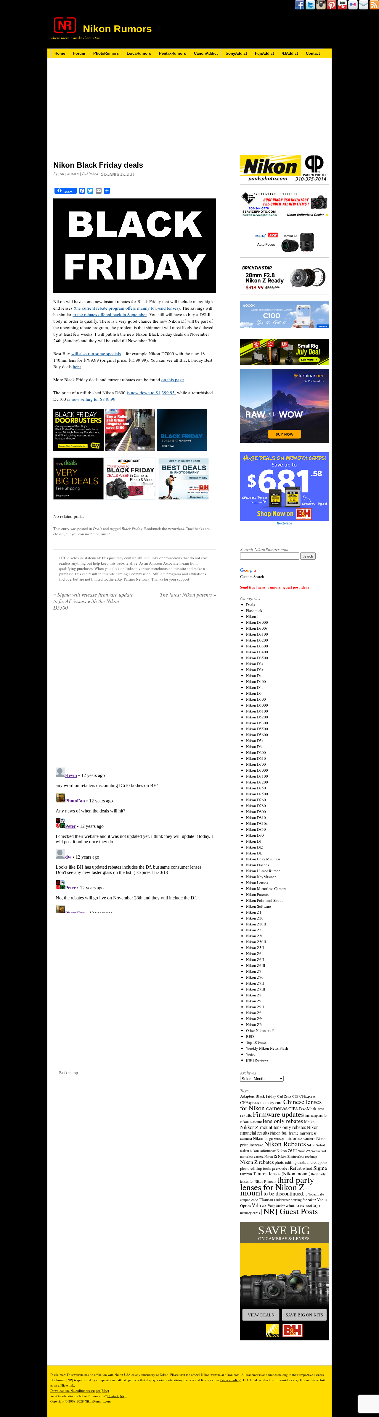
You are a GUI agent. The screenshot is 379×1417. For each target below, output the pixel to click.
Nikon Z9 (253, 1001)
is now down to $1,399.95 (151, 392)
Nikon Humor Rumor (263, 870)
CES (295, 1096)
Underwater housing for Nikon (295, 1200)
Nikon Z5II (255, 947)
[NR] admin (68, 174)
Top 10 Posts (256, 1042)
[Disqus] (134, 839)
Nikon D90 (255, 835)
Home (59, 53)
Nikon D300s (256, 628)
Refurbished (301, 1168)
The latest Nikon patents (188, 594)
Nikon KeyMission (261, 876)
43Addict (290, 53)
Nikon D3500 (257, 657)
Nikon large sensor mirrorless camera (284, 1138)
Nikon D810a (257, 823)
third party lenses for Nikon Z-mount (277, 1186)
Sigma (320, 1167)
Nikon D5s (254, 740)
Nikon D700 (256, 764)
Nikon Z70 (255, 977)
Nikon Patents (257, 894)
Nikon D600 (256, 752)
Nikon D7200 (257, 782)
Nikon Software (258, 906)
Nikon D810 (256, 817)
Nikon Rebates (285, 1143)
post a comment (97, 534)
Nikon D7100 (257, 776)
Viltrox (259, 1205)
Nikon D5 (254, 693)
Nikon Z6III (255, 965)
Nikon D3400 (257, 652)
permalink (176, 528)
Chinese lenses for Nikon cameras (281, 1104)
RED (250, 1036)
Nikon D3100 (257, 634)
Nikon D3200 (257, 640)
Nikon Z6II (255, 959)
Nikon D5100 (257, 711)
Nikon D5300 (257, 723)
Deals (97, 528)
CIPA (293, 1108)
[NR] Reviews (257, 1060)
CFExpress (307, 1096)
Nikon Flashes (257, 864)
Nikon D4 (254, 675)
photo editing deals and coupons (301, 1162)
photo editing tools (255, 1168)
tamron (246, 1174)
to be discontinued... (285, 1193)
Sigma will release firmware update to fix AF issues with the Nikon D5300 (93, 601)
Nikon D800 (256, 811)
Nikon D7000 (257, 770)
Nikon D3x (255, 669)
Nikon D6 (254, 746)
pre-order (280, 1168)
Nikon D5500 (257, 728)
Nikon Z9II (255, 1006)
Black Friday (132, 528)
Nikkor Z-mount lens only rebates (273, 1127)
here (77, 366)
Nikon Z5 (253, 930)
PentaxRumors (172, 53)
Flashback (254, 610)
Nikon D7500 (257, 793)
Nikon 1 (252, 616)
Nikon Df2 (254, 847)
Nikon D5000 (257, 705)
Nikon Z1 (253, 912)
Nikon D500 (256, 699)
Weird (251, 1054)
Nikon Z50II (256, 941)
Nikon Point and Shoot (264, 900)
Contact (313, 53)
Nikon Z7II (255, 983)
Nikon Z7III (255, 989)
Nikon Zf (253, 1012)
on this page (172, 379)
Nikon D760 (256, 799)
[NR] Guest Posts (289, 1211)
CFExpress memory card (261, 1102)
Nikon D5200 (257, 717)
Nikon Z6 (253, 953)
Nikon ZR (254, 1024)
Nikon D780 (256, 805)
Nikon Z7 (253, 971)
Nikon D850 (256, 829)
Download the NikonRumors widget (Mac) (79, 1390)
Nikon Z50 (255, 935)
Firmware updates (278, 1114)
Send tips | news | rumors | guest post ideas (274, 587)
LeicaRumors (139, 53)
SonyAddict (236, 53)
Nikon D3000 (257, 622)
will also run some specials (96, 353)
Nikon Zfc (254, 1018)
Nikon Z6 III (287, 1150)
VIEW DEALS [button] (261, 1315)
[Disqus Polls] (134, 691)
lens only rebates (283, 1121)
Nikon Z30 (255, 918)
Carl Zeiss (284, 1096)
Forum (79, 53)
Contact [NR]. (116, 1396)
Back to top (68, 1072)
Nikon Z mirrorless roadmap (297, 1156)
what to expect (298, 1205)
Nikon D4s (254, 687)
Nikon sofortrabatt (263, 1150)
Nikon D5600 (257, 734)
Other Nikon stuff (260, 1030)
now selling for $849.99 (93, 399)
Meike (309, 1121)
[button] (284, 1281)
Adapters (247, 1096)
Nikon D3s (254, 663)
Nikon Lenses (257, 882)
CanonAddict (206, 53)
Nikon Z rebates (257, 1161)
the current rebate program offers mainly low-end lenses (126, 308)
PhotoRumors (106, 53)
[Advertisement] (134, 113)
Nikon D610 (256, 758)
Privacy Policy (230, 1380)
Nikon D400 (256, 681)
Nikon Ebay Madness (263, 859)
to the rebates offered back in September (110, 314)
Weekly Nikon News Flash (267, 1048)
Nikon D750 (256, 788)
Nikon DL (254, 853)
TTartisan (266, 1199)
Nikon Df (253, 841)
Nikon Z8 (253, 995)
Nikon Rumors (117, 28)
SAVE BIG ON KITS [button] (304, 1315)
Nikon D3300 (257, 646)
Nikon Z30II (256, 924)
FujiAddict (264, 53)
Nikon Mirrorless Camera (266, 888)
